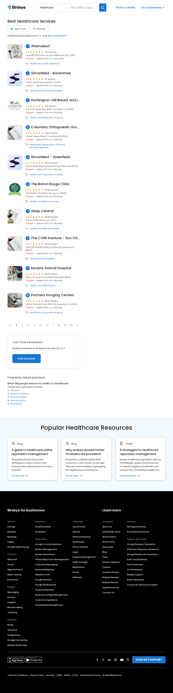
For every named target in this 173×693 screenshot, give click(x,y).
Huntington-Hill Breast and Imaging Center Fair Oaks (55, 100)
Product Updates (111, 562)
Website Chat (42, 574)
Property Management (84, 557)
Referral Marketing (44, 569)
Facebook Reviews (44, 589)
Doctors (14, 390)
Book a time (108, 541)
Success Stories (110, 572)
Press (105, 557)
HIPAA (67, 675)
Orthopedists (48, 144)
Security (50, 675)
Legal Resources (110, 587)
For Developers (134, 569)
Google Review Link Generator (142, 554)
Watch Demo (109, 536)
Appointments (15, 569)
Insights (11, 602)
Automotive (79, 526)
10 (71, 325)
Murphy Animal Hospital (51, 268)
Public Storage (80, 562)
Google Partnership (17, 640)
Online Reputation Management (52, 559)
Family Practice (18, 397)
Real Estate (78, 567)
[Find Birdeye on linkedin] (109, 659)
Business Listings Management (51, 594)
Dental (76, 531)
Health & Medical (50, 63)
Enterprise (40, 531)
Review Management (46, 549)
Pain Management (38, 147)
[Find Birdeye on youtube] (121, 659)
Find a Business (135, 564)
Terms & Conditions (17, 675)
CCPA (75, 675)
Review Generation (45, 554)
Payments (12, 579)
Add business (26, 358)
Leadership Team (111, 531)
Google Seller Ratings (18, 546)
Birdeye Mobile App (17, 645)
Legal (75, 552)
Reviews (11, 531)
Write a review (125, 7)
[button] (77, 325)
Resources (107, 546)
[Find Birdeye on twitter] (103, 659)
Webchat (12, 559)
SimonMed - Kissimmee (51, 73)
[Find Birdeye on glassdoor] (128, 659)
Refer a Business (135, 579)
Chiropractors (18, 400)
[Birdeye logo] (17, 7)
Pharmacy (16, 403)
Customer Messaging (46, 564)
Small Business (43, 526)
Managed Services (136, 526)
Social (10, 564)
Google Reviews (43, 579)
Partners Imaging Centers (52, 295)
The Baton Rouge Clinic (50, 184)
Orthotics (60, 144)
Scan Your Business (137, 559)
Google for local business (48, 544)
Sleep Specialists (50, 228)
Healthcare (35, 63)
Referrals (12, 536)
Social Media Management (49, 605)
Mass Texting (14, 574)
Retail (76, 572)
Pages (10, 541)
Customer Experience (46, 599)
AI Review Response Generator (143, 549)
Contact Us (108, 592)
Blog (104, 552)
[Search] (102, 7)
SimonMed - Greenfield (50, 157)
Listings (11, 526)
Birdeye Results (110, 582)
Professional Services (138, 531)
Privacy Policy (37, 675)
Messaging (13, 592)
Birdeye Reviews (110, 577)
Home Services (80, 546)
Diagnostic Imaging (52, 90)
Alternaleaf (40, 46)
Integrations (13, 635)
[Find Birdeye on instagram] (115, 659)
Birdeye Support (135, 574)
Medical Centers (50, 201)
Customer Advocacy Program (142, 584)
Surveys (11, 597)
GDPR (59, 675)
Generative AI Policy (90, 675)
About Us (107, 526)
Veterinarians (49, 285)
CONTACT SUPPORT (149, 659)
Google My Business (45, 584)
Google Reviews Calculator (141, 544)
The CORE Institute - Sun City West (55, 238)
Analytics (12, 630)
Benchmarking (14, 607)
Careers (106, 567)
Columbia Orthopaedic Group (55, 127)
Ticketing (12, 612)
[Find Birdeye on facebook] (97, 659)
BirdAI (10, 624)
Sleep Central (42, 211)
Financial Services (82, 536)
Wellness (77, 577)
